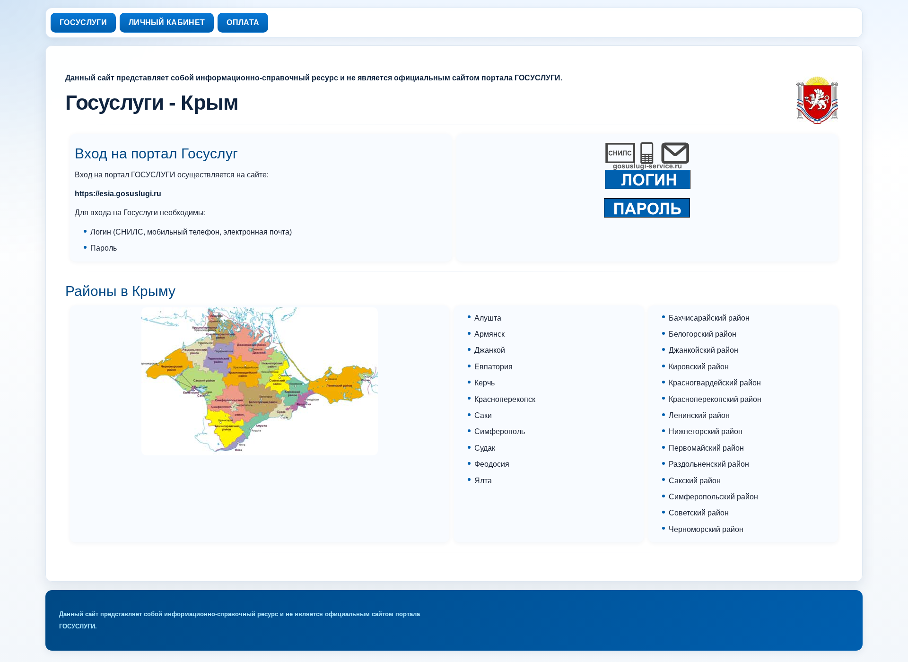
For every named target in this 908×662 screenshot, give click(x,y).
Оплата (243, 22)
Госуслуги (83, 22)
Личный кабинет (167, 22)
